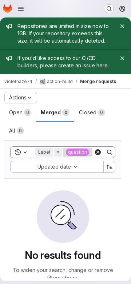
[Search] (109, 152)
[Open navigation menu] (21, 9)
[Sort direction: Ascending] (109, 167)
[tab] (20, 112)
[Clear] (98, 152)
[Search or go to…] (109, 8)
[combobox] (56, 167)
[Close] (122, 26)
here (102, 65)
